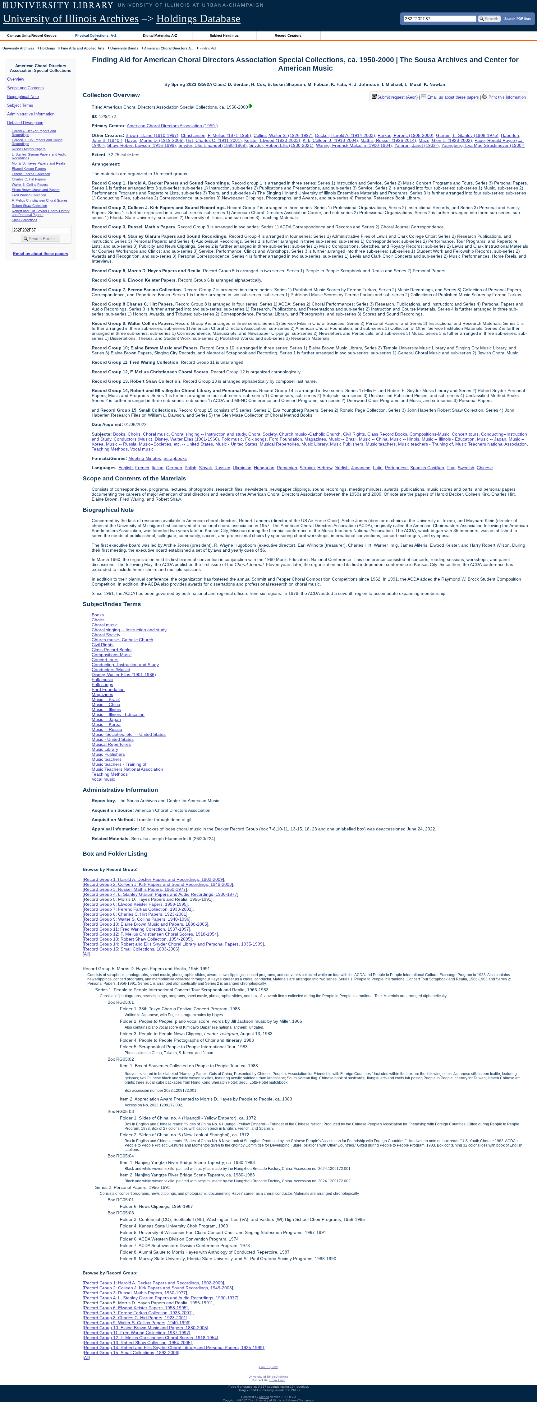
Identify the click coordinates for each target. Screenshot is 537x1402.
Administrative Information (30, 114)
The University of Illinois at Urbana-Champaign (281, 1400)
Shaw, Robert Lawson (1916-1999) (141, 145)
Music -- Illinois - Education (448, 439)
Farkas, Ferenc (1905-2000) (406, 135)
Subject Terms (20, 105)
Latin (378, 467)
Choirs (134, 434)
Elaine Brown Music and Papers (36, 190)
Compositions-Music (429, 434)
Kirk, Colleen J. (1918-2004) (330, 140)
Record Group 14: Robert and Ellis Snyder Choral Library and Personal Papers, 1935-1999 (173, 944)
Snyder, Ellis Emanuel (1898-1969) (212, 145)
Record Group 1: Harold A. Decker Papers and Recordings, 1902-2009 (153, 879)
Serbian (307, 467)
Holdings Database (198, 18)
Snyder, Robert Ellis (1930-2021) (281, 145)
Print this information (506, 97)
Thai (451, 467)
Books (119, 434)
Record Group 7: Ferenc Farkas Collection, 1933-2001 (137, 909)
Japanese (360, 467)
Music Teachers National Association (491, 444)
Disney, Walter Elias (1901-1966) (187, 439)
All (86, 953)
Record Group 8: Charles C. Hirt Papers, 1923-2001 (135, 914)
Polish (190, 467)
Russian (222, 467)
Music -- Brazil (342, 439)
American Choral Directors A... (169, 48)
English (125, 467)
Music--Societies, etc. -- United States (176, 444)
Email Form (277, 1380)
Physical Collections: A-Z (96, 35)
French (142, 467)
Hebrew (324, 467)
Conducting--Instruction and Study (125, 664)
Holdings (47, 48)
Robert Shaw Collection (29, 206)
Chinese (485, 467)
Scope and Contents (25, 88)
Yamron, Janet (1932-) (416, 145)
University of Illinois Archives (71, 18)
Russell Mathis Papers (29, 149)
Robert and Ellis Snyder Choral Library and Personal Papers (41, 213)
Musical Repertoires (279, 444)
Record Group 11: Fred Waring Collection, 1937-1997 (136, 929)
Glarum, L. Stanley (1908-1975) (467, 135)
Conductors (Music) (133, 439)
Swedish (466, 467)
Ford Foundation (285, 439)
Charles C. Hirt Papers (29, 179)
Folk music (232, 439)
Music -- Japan (491, 439)
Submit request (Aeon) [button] (397, 97)
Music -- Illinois (404, 439)
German (174, 467)
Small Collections (24, 220)
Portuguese (396, 467)
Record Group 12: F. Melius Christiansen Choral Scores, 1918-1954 (150, 934)
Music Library (314, 444)
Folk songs (256, 439)
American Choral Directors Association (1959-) (172, 125)
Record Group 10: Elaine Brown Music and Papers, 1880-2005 (145, 924)
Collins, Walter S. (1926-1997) (283, 135)
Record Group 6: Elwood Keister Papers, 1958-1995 (135, 904)
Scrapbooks (175, 458)
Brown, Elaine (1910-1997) (152, 135)
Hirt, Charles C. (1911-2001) (214, 140)
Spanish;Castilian (427, 467)
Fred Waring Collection (29, 195)
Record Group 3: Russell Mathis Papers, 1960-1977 (135, 889)
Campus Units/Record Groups (32, 35)
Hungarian (264, 467)
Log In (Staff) (268, 1367)
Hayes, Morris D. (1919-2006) (154, 140)
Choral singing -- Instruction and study (208, 434)
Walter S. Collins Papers (30, 184)
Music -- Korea (106, 724)
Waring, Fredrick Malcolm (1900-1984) (354, 145)
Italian (157, 467)
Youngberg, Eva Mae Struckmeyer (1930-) (483, 145)
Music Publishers (346, 444)
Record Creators (288, 35)
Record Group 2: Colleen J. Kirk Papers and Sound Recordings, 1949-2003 (158, 884)
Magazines (315, 439)
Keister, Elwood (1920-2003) (272, 140)
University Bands (124, 48)
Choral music (156, 434)
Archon (264, 1397)
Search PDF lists (517, 18)
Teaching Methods (110, 448)
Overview (15, 79)
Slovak (205, 467)
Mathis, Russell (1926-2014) (388, 140)
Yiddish (342, 467)
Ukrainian (242, 467)
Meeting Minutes (144, 458)
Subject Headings (224, 35)
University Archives (18, 48)
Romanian (287, 467)
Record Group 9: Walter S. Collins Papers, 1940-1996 (136, 919)
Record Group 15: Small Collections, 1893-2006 (131, 948)
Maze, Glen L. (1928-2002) (445, 140)
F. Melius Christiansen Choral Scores (40, 200)
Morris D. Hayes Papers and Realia (38, 163)
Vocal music (142, 448)
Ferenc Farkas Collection (31, 174)
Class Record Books (387, 434)
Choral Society (262, 434)
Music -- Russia (121, 444)
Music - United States (236, 444)
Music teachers (381, 444)
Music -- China (373, 439)
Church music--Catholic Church (310, 434)
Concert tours (465, 434)
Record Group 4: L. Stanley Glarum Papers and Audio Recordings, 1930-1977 (160, 894)
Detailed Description (25, 122)
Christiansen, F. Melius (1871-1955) (216, 135)
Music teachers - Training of (425, 444)
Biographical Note (23, 96)
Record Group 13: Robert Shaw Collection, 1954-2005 (137, 939)
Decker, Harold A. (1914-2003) (345, 135)
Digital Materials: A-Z (160, 35)
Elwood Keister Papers (29, 169)
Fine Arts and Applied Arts (82, 48)
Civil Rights (354, 434)
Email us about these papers (40, 253)
